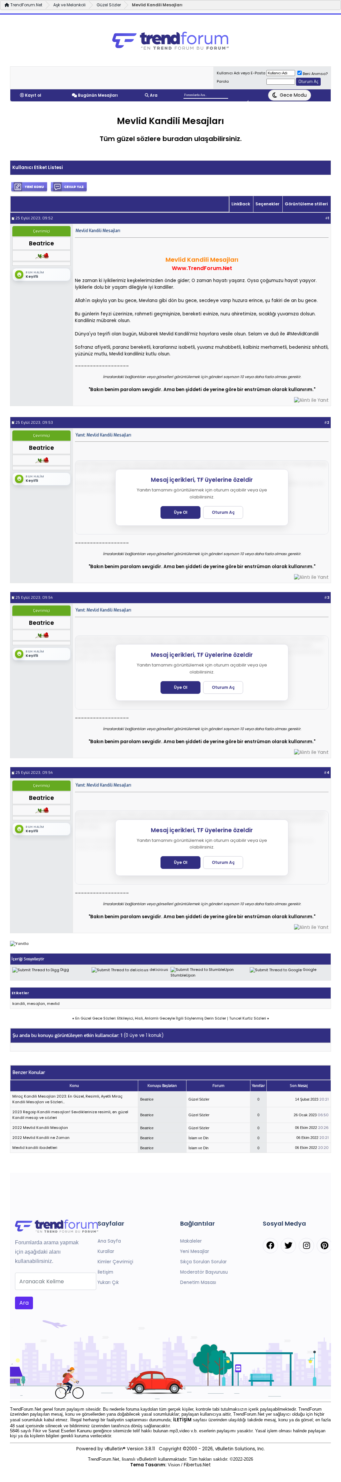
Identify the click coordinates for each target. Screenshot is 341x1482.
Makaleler (191, 1241)
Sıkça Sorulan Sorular (203, 1262)
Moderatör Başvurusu (204, 1272)
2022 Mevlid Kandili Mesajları (40, 1127)
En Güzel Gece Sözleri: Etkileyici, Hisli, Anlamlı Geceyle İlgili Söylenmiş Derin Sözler (150, 1018)
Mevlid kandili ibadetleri (34, 1147)
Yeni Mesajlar (194, 1251)
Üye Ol (180, 512)
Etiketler (20, 993)
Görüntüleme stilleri (306, 204)
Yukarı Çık (108, 1282)
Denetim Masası (198, 1282)
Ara (154, 95)
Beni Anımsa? (315, 73)
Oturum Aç (223, 512)
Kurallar (106, 1251)
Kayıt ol (33, 95)
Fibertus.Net (197, 1465)
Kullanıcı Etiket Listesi (37, 167)
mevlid (53, 1003)
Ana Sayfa (109, 1241)
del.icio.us (159, 969)
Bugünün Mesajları (98, 95)
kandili (18, 1003)
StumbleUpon (182, 975)
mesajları (36, 1003)
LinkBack (240, 204)
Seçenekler (267, 204)
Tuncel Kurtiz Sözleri (247, 1018)
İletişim (105, 1272)
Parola (223, 81)
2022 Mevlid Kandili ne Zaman (41, 1137)
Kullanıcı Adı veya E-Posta (241, 73)
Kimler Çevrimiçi (115, 1262)
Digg (64, 969)
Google (309, 969)
